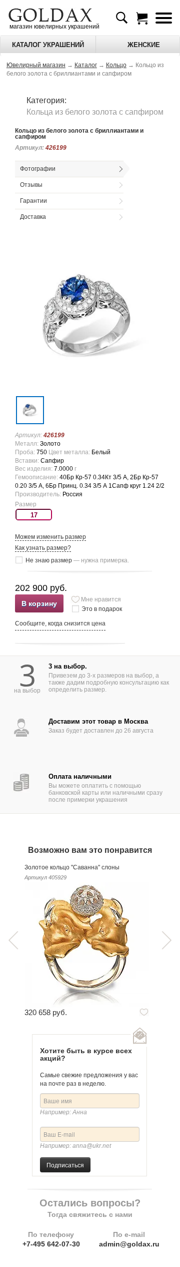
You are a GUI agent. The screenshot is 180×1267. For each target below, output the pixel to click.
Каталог (85, 65)
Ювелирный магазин (36, 65)
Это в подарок (102, 608)
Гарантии (33, 200)
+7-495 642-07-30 (51, 1244)
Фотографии (38, 168)
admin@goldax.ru (129, 1244)
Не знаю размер (77, 560)
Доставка (33, 216)
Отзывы (31, 184)
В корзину (39, 603)
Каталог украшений (48, 45)
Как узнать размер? (43, 547)
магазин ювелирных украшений (54, 26)
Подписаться (65, 1164)
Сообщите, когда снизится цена (60, 623)
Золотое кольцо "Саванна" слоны (72, 867)
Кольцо (116, 65)
